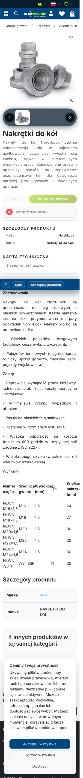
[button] (16, 13)
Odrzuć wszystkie (39, 755)
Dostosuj (39, 766)
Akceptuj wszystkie (39, 744)
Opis (18, 285)
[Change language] (56, 4)
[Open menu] (6, 13)
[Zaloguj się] (51, 13)
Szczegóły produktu (46, 285)
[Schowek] (61, 13)
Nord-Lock (66, 235)
